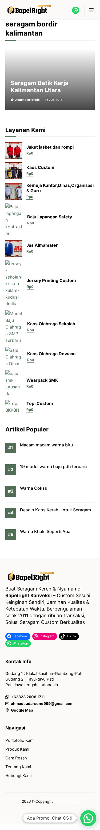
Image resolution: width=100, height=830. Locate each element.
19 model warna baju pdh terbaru (53, 466)
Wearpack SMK (42, 380)
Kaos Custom (40, 167)
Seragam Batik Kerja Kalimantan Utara (40, 86)
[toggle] (91, 10)
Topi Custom (39, 403)
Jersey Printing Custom (51, 280)
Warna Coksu (33, 488)
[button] (88, 818)
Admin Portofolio (27, 100)
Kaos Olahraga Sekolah (51, 323)
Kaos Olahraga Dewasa (51, 353)
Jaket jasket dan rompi (50, 147)
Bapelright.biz (66, 801)
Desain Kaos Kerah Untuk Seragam (55, 509)
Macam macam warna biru (46, 444)
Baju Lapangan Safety (49, 216)
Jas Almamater (42, 245)
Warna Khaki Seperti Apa (45, 531)
